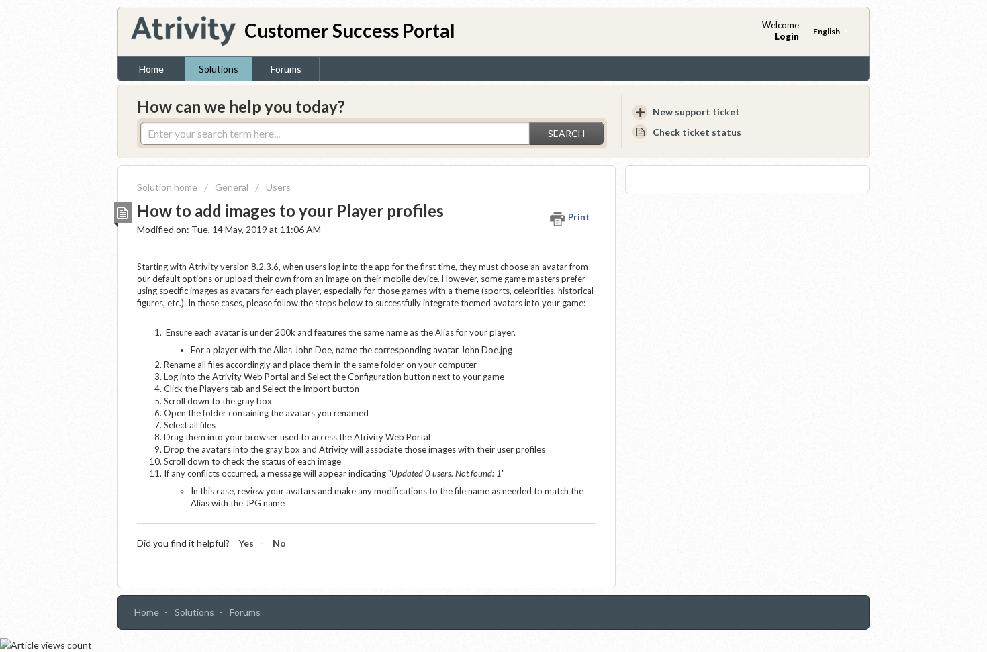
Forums (286, 69)
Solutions (218, 69)
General (231, 187)
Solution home (168, 187)
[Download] (468, 147)
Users (278, 187)
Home (151, 69)
